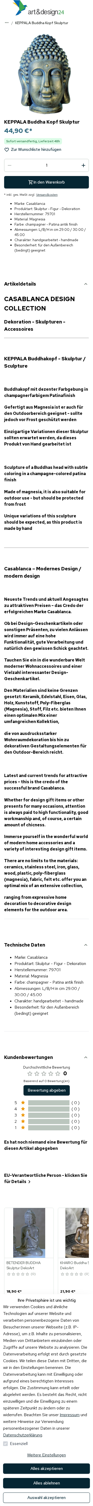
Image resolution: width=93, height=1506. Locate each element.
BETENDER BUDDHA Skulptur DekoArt (23, 1265)
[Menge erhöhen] (83, 165)
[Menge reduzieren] (9, 165)
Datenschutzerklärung (22, 1435)
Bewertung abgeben (47, 1090)
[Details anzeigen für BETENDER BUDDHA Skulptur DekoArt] (29, 1233)
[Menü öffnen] (5, 8)
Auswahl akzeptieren (46, 1497)
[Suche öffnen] (88, 8)
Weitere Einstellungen (46, 1455)
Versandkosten (47, 195)
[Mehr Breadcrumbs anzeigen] (6, 22)
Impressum (70, 1414)
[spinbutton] (46, 165)
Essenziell (19, 1443)
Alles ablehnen (46, 1483)
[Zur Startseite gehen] (38, 8)
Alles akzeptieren (46, 1468)
